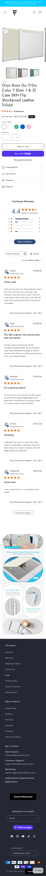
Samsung (9, 725)
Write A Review (25, 242)
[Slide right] (43, 73)
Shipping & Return (13, 663)
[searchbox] (13, 254)
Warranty (9, 658)
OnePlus (8, 714)
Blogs (7, 675)
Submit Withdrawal (23, 796)
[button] (5, 12)
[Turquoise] (16, 126)
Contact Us (10, 669)
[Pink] (28, 126)
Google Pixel (10, 708)
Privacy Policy (11, 681)
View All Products (13, 737)
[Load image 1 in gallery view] (11, 73)
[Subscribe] (36, 818)
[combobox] (32, 260)
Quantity (5, 132)
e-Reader (9, 731)
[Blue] (22, 126)
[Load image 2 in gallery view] (23, 73)
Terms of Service (12, 686)
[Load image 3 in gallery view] (34, 73)
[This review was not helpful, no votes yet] (39, 313)
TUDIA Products (18, 871)
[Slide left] (3, 73)
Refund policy (11, 692)
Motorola (9, 720)
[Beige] (4, 126)
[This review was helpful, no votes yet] (34, 313)
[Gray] (10, 126)
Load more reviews (23, 513)
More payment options (23, 160)
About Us (9, 652)
